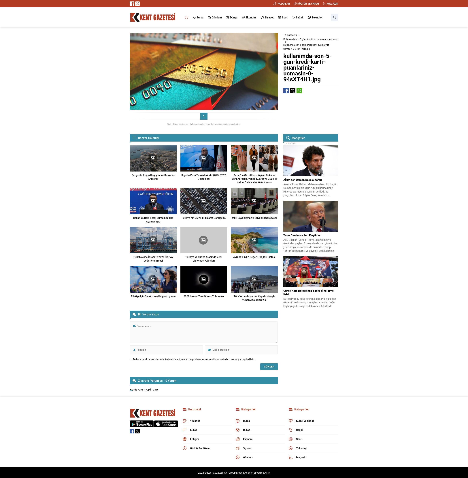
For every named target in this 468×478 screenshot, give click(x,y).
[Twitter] (137, 3)
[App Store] (166, 425)
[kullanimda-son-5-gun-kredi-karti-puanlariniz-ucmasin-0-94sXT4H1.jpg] (204, 108)
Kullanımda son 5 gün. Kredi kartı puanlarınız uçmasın (310, 39)
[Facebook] (132, 3)
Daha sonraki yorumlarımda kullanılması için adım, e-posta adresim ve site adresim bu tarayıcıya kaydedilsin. (194, 359)
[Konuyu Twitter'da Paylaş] (292, 90)
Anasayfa (292, 35)
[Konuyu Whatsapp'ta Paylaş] (299, 90)
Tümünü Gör (289, 143)
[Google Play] (142, 425)
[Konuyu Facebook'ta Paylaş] (286, 90)
